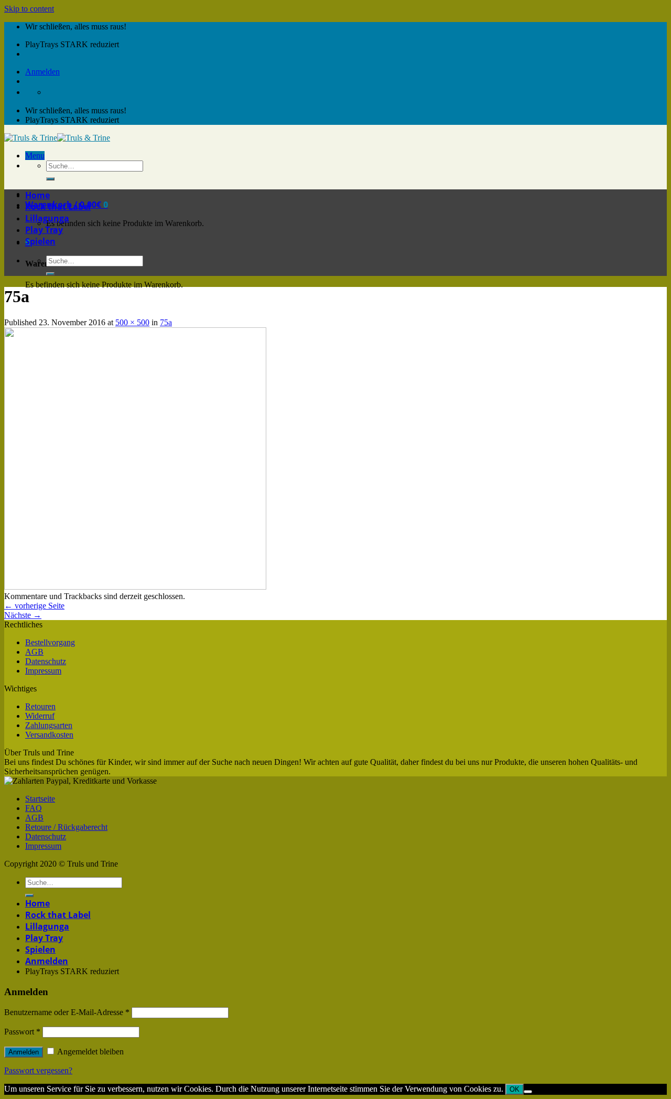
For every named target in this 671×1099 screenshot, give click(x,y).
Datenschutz (45, 661)
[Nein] (528, 1091)
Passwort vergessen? (38, 1070)
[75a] (135, 586)
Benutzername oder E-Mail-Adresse (66, 1012)
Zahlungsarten (48, 725)
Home (37, 195)
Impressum (43, 670)
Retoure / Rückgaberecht (66, 827)
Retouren (40, 706)
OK (515, 1089)
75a (166, 322)
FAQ (33, 808)
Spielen (40, 241)
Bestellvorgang (50, 642)
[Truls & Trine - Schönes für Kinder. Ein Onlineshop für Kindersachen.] (57, 137)
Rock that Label (58, 206)
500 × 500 (132, 322)
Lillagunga (47, 218)
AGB (34, 651)
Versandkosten (49, 734)
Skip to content (29, 8)
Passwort (22, 1031)
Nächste (22, 615)
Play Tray (44, 230)
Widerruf (40, 715)
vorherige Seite (34, 605)
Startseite (40, 798)
